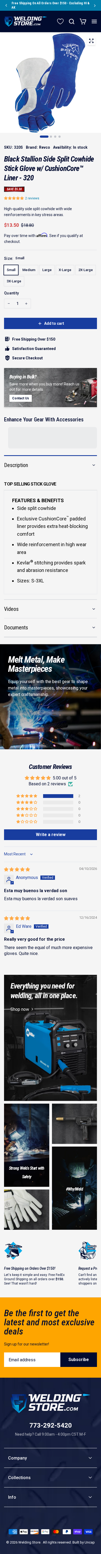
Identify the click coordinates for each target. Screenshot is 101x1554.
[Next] (95, 5)
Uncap (90, 1542)
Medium (28, 270)
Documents (16, 627)
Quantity (11, 293)
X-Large (65, 270)
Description (16, 465)
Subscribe (78, 1359)
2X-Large (85, 270)
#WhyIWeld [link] (74, 1189)
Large (47, 270)
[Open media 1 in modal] (91, 42)
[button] (14, 198)
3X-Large (14, 281)
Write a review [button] (50, 834)
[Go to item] (44, 137)
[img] (17, 869)
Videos (11, 609)
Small (11, 270)
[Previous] (6, 5)
